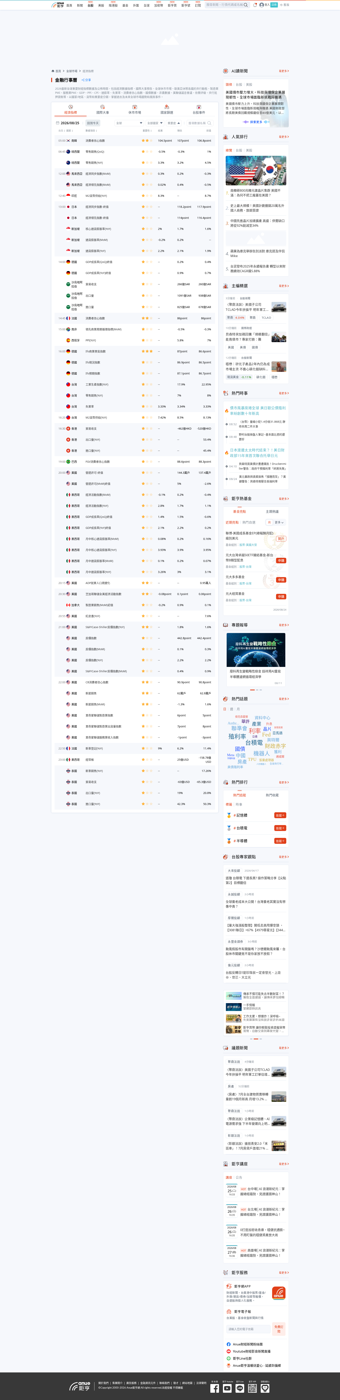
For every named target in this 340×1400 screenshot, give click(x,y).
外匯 (136, 5)
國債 (255, 347)
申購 (281, 560)
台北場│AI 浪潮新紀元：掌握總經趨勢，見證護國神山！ (262, 1212)
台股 (90, 5)
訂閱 (198, 5)
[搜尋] (209, 123)
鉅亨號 (185, 5)
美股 (101, 5)
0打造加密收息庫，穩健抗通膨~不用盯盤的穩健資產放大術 (262, 1232)
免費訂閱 (278, 1329)
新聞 (80, 5)
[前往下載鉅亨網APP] (277, 1293)
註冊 (274, 5)
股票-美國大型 (248, 545)
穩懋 (275, 377)
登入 (267, 5)
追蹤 (279, 815)
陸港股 (113, 5)
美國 (231, 347)
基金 (125, 5)
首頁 (69, 5)
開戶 (281, 539)
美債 (243, 347)
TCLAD (266, 317)
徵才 (175, 1383)
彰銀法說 (234, 1135)
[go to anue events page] (255, 5)
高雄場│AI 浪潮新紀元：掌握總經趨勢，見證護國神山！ (262, 1253)
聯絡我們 (164, 1383)
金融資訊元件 (148, 1383)
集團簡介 (117, 1383)
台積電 (242, 828)
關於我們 (103, 1383)
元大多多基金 (235, 577)
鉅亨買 (172, 5)
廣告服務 (131, 1383)
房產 (231, 1086)
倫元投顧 (234, 965)
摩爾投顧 (234, 918)
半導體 (242, 840)
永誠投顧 (234, 894)
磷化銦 (261, 377)
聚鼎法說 (234, 1062)
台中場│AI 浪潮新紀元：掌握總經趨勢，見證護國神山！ (262, 1191)
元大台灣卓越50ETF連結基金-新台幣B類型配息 (249, 557)
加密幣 (158, 5)
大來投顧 (234, 871)
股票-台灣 (245, 566)
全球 (147, 5)
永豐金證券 (235, 941)
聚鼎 (253, 317)
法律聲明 (201, 1383)
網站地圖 (187, 1383)
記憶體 (242, 815)
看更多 (283, 71)
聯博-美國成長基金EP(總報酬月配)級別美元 (249, 535)
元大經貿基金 (235, 593)
